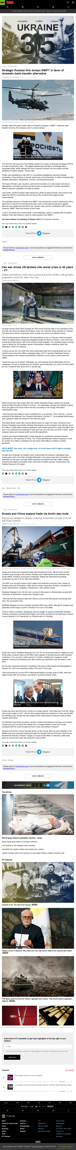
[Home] (2, 2)
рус (28, 1102)
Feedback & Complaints (63, 1134)
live (10, 2)
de (39, 1102)
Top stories (6, 792)
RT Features (7, 860)
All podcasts (69, 1070)
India (3, 1134)
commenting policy (22, 248)
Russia (10, 760)
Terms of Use (60, 1121)
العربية (6, 1102)
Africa (4, 1131)
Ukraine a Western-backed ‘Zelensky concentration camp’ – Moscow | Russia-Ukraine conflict (39, 11)
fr (49, 1102)
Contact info (60, 1131)
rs (60, 1102)
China (4, 760)
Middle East (11, 488)
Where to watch (43, 1126)
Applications (42, 1123)
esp (17, 1102)
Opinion (22, 1123)
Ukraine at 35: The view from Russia (16, 905)
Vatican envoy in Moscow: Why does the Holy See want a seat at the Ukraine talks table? (37, 951)
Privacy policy (60, 1123)
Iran (3, 488)
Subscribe (12, 1057)
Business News (12, 66)
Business (5, 1128)
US (18, 488)
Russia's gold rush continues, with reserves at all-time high (56, 1027)
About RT (59, 1126)
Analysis (23, 1121)
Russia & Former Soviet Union (10, 1125)
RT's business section (49, 219)
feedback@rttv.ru (9, 250)
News (4, 1121)
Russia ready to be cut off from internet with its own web (18, 1027)
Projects (23, 1131)
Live (39, 1121)
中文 (70, 1102)
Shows (22, 1128)
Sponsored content (44, 1131)
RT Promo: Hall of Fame (63, 1128)
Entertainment (24, 1126)
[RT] (24, 1106)
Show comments (38, 257)
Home (5, 66)
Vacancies (59, 1136)
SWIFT (5, 242)
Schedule (41, 1128)
